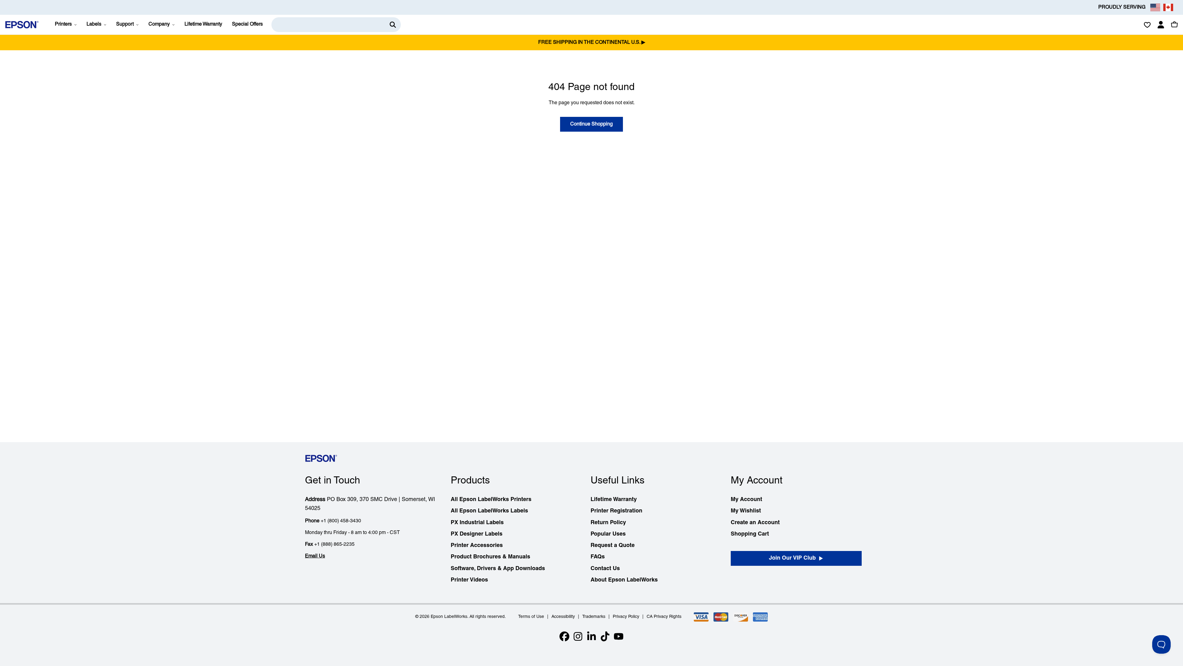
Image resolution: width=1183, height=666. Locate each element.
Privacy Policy (626, 617)
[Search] (393, 25)
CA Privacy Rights (664, 617)
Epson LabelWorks (449, 617)
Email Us (315, 556)
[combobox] (336, 24)
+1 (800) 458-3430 (341, 521)
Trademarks (593, 617)
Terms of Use (531, 617)
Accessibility (563, 617)
